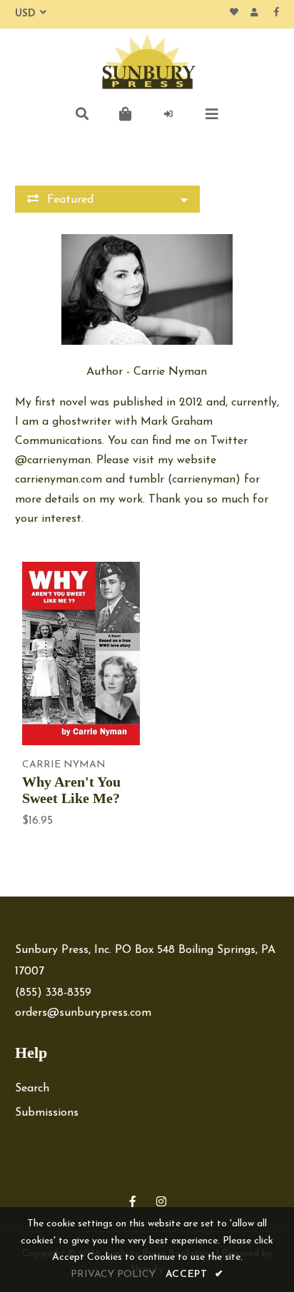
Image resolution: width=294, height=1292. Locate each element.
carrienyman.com (58, 479)
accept (195, 1274)
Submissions (46, 1113)
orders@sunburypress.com (83, 1013)
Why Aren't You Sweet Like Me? (71, 790)
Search (32, 1088)
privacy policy (113, 1274)
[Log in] (169, 114)
